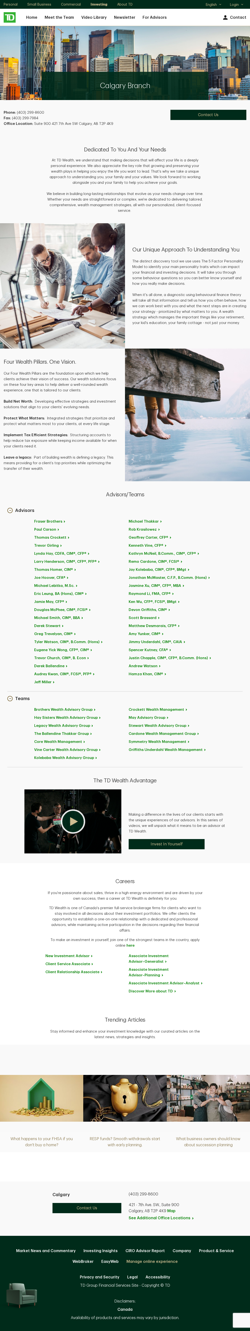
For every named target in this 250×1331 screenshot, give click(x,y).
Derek (47, 626)
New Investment (67, 956)
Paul (45, 529)
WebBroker (83, 1262)
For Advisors (155, 17)
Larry (65, 562)
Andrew (143, 666)
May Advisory (147, 718)
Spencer (148, 650)
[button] (20, 511)
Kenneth (146, 545)
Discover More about (151, 991)
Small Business (39, 4)
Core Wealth (58, 742)
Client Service (67, 964)
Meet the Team (59, 17)
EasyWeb (110, 1262)
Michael (54, 586)
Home (31, 17)
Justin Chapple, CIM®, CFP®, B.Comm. (168, 658)
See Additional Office (159, 1218)
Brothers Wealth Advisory (63, 710)
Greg (53, 634)
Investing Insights (100, 1251)
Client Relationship (72, 972)
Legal (132, 1277)
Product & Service (216, 1251)
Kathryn (162, 553)
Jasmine (155, 586)
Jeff (43, 682)
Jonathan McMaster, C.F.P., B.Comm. (168, 578)
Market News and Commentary (46, 1251)
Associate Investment (149, 958)
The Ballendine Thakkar (61, 734)
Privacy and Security (99, 1277)
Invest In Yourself (167, 844)
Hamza (146, 674)
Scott (142, 618)
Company (182, 1251)
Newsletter (124, 17)
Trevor (46, 545)
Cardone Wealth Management (162, 734)
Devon (148, 610)
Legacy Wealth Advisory (62, 726)
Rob (143, 529)
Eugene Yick (61, 650)
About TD (125, 4)
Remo (154, 562)
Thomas (50, 537)
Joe (49, 578)
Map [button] (171, 1211)
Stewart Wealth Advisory (157, 726)
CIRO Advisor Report (145, 1251)
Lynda (60, 553)
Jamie (49, 602)
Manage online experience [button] (152, 1262)
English (213, 5)
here (130, 945)
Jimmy (155, 642)
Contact (238, 17)
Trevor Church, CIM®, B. (60, 658)
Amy (144, 634)
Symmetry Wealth (157, 742)
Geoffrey (148, 537)
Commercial (71, 4)
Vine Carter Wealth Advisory (66, 750)
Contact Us (208, 115)
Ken (153, 602)
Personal (11, 4)
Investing (99, 4)
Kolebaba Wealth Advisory (64, 758)
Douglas (61, 610)
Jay (157, 570)
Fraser (48, 521)
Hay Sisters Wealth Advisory (66, 718)
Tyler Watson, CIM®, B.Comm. (67, 642)
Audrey (63, 674)
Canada (125, 1310)
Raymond (150, 594)
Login (234, 4)
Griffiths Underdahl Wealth (166, 750)
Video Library (94, 17)
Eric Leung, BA (59, 594)
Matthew (153, 626)
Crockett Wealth (156, 710)
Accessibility (158, 1277)
